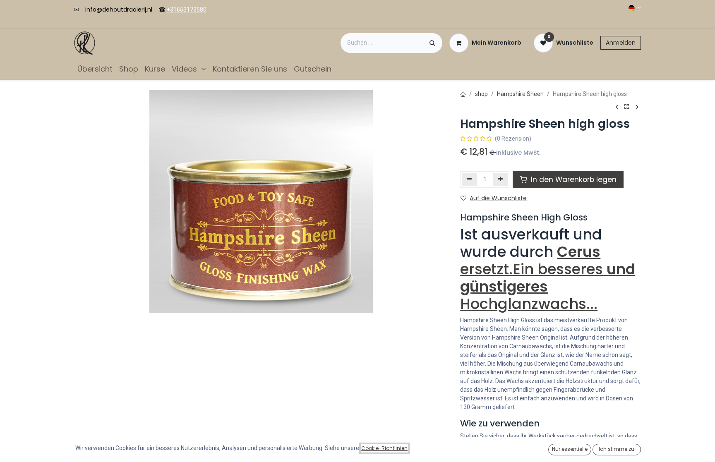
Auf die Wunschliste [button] (498, 198)
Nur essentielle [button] (570, 448)
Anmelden (621, 42)
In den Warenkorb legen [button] (573, 179)
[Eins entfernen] (469, 179)
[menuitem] (95, 69)
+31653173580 (186, 9)
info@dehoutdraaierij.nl (118, 9)
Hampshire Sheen (520, 94)
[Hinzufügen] (500, 179)
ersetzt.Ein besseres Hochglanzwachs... (547, 278)
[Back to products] (627, 107)
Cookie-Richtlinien (384, 448)
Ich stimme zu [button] (616, 448)
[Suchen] (432, 43)
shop (481, 94)
